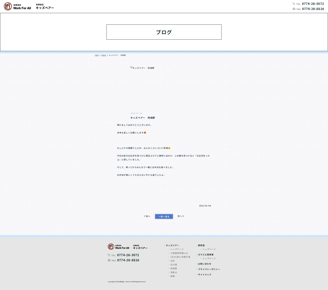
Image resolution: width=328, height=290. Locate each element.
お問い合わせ (204, 263)
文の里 (173, 264)
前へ (148, 216)
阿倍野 (173, 268)
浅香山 (173, 272)
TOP (97, 55)
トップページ (177, 249)
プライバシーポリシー (209, 269)
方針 (172, 260)
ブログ (103, 55)
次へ (179, 216)
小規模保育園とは (179, 253)
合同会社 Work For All (126, 282)
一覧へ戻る (164, 216)
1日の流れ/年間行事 (180, 256)
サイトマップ (204, 274)
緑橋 (172, 276)
